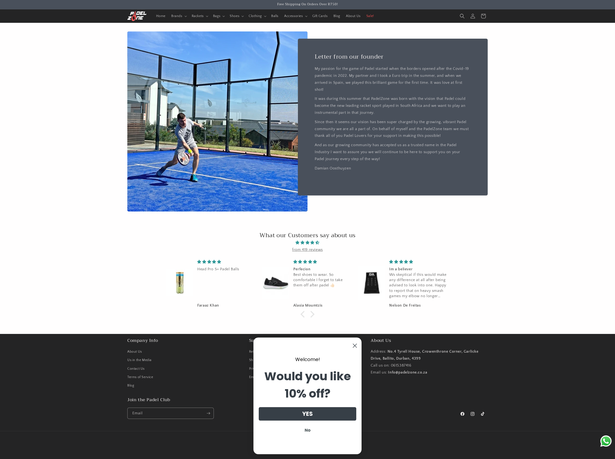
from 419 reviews (307, 250)
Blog (130, 385)
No (308, 430)
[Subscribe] (208, 413)
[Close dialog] (354, 345)
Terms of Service (140, 377)
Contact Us (136, 369)
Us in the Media (139, 360)
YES (307, 414)
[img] (307, 242)
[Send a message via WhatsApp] (606, 441)
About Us (134, 352)
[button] (178, 16)
